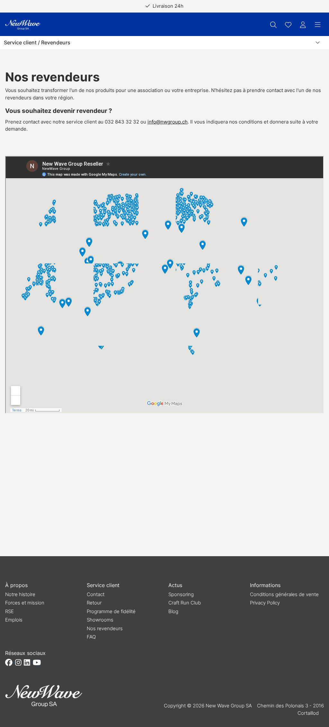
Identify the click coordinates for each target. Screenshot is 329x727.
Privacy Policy (265, 603)
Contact (95, 594)
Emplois (13, 620)
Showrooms (100, 620)
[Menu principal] (318, 25)
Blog (173, 611)
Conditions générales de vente (284, 594)
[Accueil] (22, 24)
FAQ (91, 637)
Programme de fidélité (111, 611)
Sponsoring (181, 594)
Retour (94, 603)
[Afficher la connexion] (303, 25)
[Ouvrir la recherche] (273, 25)
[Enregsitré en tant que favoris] (288, 25)
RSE (9, 611)
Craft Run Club (184, 603)
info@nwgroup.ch (167, 122)
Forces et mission (24, 603)
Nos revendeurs (105, 628)
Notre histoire (20, 594)
